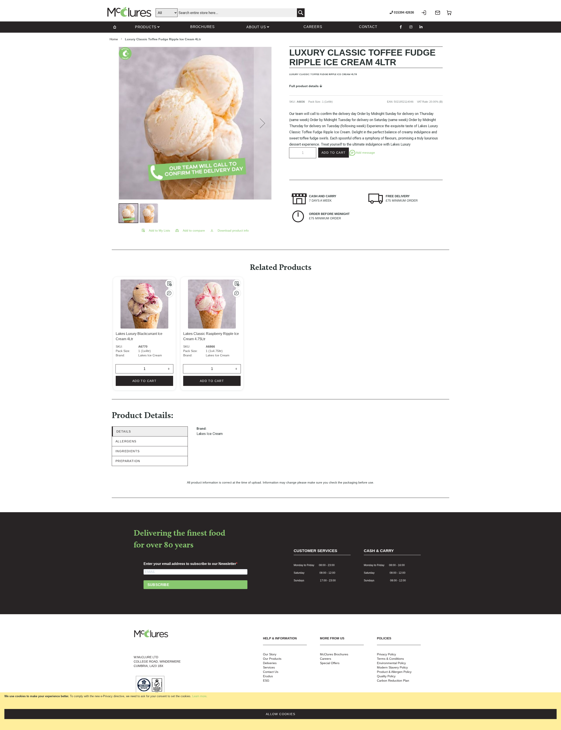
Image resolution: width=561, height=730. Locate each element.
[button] (262, 123)
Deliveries (270, 663)
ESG (266, 680)
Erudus (268, 676)
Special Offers (329, 663)
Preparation (127, 461)
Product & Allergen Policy (394, 672)
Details (123, 431)
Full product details (304, 86)
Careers (325, 658)
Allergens (126, 441)
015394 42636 (403, 12)
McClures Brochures (334, 654)
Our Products (272, 658)
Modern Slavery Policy (392, 667)
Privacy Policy (386, 654)
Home (114, 39)
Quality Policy (386, 676)
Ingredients (127, 451)
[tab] (150, 431)
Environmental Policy (391, 663)
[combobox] (230, 12)
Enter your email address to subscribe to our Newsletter (190, 564)
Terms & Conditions (390, 658)
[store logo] (129, 12)
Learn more (199, 696)
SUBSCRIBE (158, 585)
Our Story (269, 654)
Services (269, 667)
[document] (280, 711)
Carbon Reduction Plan (393, 680)
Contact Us (270, 672)
